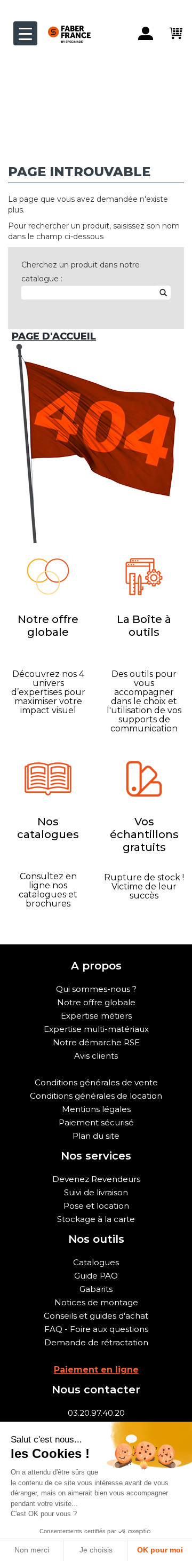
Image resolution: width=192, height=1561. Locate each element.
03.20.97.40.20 (96, 1413)
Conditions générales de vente (96, 1082)
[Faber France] (64, 25)
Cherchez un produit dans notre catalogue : (80, 271)
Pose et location (96, 1206)
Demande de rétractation (96, 1342)
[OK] (163, 292)
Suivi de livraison (96, 1192)
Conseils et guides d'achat (96, 1316)
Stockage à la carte (96, 1219)
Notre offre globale (96, 1002)
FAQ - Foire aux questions (96, 1329)
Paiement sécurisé (96, 1122)
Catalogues (96, 1262)
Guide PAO (96, 1276)
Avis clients (96, 1056)
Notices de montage (96, 1302)
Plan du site (96, 1136)
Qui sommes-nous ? (96, 989)
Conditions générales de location (96, 1096)
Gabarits (96, 1289)
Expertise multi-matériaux (96, 1029)
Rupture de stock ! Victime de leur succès (144, 886)
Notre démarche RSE (96, 1042)
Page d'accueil (54, 336)
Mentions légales (96, 1109)
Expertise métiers (96, 1016)
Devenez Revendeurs (96, 1179)
